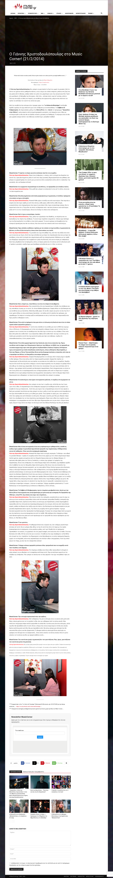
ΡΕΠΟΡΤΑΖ (21, 13)
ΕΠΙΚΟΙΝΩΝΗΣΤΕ (99, 876)
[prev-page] (10, 821)
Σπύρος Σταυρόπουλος (44, 82)
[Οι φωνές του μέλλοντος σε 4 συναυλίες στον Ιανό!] (61, 782)
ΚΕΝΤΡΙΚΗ (66, 876)
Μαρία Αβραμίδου (48, 80)
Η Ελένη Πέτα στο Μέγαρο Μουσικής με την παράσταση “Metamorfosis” (60, 816)
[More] (66, 763)
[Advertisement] (71, 6)
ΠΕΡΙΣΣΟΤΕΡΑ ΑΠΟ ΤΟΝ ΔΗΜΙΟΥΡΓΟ (33, 772)
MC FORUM (73, 876)
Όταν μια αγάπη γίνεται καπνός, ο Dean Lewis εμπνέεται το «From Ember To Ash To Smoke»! (89, 205)
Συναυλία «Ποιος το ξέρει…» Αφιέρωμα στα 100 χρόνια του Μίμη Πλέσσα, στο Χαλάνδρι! (38, 816)
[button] (101, 13)
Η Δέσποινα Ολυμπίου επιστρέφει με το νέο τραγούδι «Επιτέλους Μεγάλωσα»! (86, 149)
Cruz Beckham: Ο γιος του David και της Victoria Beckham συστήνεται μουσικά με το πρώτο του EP (89, 92)
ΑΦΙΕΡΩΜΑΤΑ (69, 13)
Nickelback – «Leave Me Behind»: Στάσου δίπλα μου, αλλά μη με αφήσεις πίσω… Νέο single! (88, 233)
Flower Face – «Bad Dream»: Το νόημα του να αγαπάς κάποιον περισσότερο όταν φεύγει (88, 345)
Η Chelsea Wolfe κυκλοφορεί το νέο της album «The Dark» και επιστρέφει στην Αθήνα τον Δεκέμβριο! (89, 289)
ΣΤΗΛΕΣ (58, 13)
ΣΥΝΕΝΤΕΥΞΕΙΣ (32, 13)
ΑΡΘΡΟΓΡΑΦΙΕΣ (81, 13)
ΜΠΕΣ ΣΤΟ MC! (90, 876)
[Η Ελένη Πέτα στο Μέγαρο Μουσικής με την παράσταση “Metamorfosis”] (61, 806)
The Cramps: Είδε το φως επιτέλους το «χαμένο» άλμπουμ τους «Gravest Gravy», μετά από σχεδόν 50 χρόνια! (88, 176)
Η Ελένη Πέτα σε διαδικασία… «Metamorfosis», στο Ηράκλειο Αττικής (17, 816)
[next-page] (13, 821)
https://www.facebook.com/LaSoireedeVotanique (28, 706)
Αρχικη (13, 13)
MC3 (15, 18)
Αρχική (11, 18)
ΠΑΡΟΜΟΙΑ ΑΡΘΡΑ (15, 772)
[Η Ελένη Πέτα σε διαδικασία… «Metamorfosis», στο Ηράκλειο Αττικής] (19, 806)
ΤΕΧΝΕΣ (90, 13)
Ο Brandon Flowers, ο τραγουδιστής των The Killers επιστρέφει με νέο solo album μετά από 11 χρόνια (89, 261)
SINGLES (50, 13)
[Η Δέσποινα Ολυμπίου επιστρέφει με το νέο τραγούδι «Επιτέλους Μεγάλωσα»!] (89, 141)
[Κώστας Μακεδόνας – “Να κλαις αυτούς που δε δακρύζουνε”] (40, 782)
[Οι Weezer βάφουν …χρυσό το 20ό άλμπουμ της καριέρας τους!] (89, 310)
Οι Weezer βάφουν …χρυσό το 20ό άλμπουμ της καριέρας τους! (89, 318)
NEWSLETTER (81, 876)
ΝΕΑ (42, 13)
